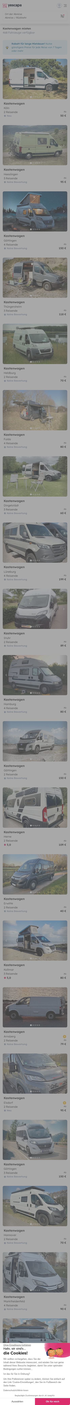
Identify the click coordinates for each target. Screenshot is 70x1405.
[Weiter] (63, 79)
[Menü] (62, 5)
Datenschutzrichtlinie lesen (15, 1390)
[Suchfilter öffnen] (62, 16)
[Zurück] (7, 79)
